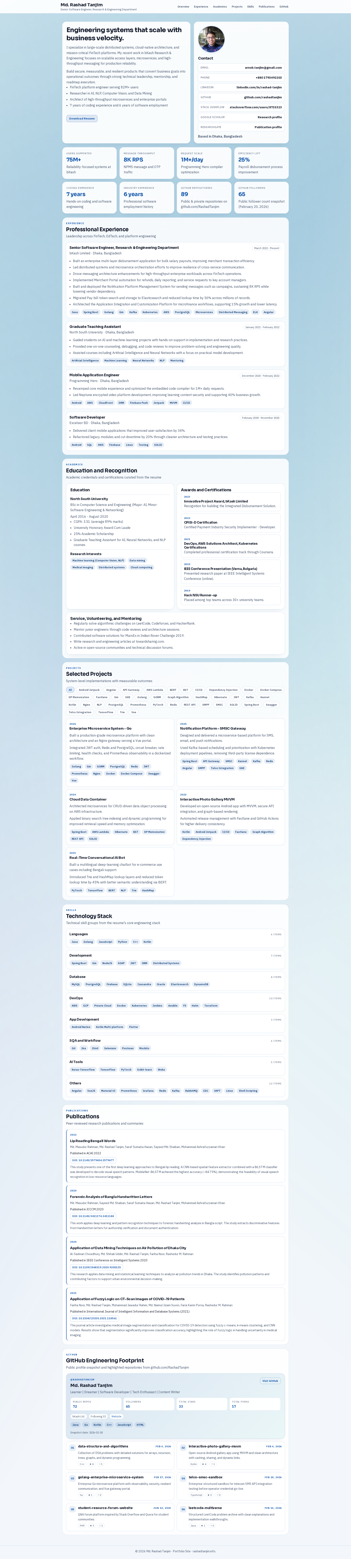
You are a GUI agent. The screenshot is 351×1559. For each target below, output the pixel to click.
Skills (250, 6)
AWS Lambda (154, 689)
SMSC (219, 704)
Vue (133, 712)
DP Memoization (79, 697)
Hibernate (220, 697)
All (70, 689)
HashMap (201, 697)
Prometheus (138, 704)
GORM (157, 697)
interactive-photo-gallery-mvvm (215, 1446)
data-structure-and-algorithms (103, 1446)
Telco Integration (80, 712)
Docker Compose (271, 689)
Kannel (264, 697)
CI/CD (199, 689)
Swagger (271, 704)
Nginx (86, 704)
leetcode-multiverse (205, 1508)
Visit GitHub (270, 1381)
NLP (99, 704)
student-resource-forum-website (105, 1508)
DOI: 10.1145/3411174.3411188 (93, 1216)
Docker (248, 689)
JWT (236, 697)
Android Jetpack (89, 689)
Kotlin (72, 704)
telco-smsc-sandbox (206, 1477)
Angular (111, 689)
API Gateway (131, 689)
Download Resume (82, 118)
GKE (127, 697)
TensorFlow (105, 712)
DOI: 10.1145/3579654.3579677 (93, 1160)
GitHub (284, 6)
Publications (267, 6)
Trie (122, 712)
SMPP (205, 704)
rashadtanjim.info (204, 1551)
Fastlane (101, 697)
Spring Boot (251, 704)
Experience (201, 6)
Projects (237, 6)
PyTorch (158, 704)
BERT (173, 689)
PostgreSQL (116, 704)
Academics (220, 6)
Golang (142, 697)
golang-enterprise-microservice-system (111, 1477)
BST (185, 689)
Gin (116, 697)
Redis (173, 704)
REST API (190, 704)
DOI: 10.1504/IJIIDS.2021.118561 (94, 1318)
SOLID (234, 704)
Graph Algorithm (178, 697)
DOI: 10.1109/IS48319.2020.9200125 (96, 1267)
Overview (183, 6)
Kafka (250, 697)
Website (116, 1416)
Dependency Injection (223, 689)
